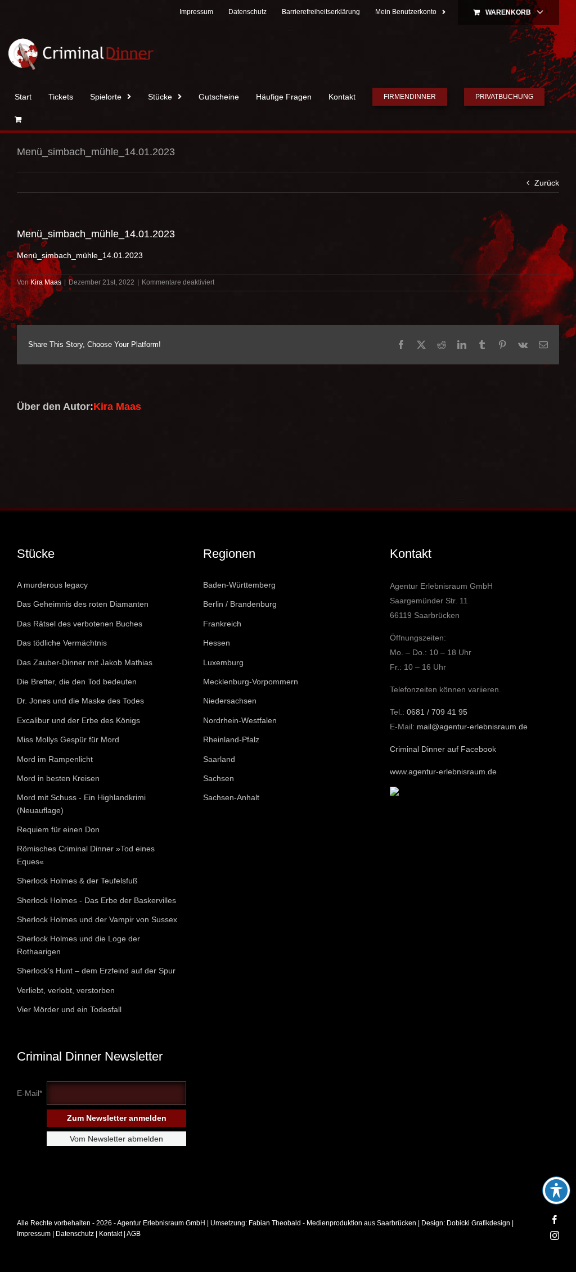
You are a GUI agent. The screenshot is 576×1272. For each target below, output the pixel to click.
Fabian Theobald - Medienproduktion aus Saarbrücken (332, 1223)
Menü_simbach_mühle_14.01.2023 (80, 255)
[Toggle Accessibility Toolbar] (556, 1190)
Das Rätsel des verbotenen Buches (79, 623)
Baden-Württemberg (239, 584)
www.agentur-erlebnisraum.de (443, 771)
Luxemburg (223, 662)
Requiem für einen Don (58, 829)
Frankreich (222, 623)
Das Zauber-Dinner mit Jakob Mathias (84, 662)
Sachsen (218, 778)
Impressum (34, 1234)
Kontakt (110, 1234)
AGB (134, 1234)
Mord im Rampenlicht (55, 759)
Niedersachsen (229, 700)
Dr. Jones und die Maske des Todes (80, 700)
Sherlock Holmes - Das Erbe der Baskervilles (96, 900)
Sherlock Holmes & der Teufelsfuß (77, 880)
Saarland (219, 759)
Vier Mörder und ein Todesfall (69, 1009)
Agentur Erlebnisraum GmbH (161, 1223)
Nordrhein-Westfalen (240, 720)
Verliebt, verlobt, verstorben (66, 990)
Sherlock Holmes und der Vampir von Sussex (97, 919)
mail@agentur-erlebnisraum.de (472, 726)
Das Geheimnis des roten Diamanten (82, 603)
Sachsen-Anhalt (231, 797)
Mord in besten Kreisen (58, 778)
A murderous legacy (52, 584)
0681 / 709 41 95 (437, 711)
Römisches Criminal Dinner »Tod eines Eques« (86, 854)
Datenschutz (75, 1234)
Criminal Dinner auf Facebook (443, 749)
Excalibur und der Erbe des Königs (78, 720)
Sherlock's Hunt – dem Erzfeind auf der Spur (96, 970)
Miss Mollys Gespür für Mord (68, 739)
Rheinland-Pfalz (231, 739)
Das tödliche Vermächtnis (62, 642)
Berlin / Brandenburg (240, 603)
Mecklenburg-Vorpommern (250, 681)
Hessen (216, 642)
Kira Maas (45, 282)
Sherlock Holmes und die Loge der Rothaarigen (78, 944)
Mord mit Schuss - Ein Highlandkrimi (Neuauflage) (81, 803)
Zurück (546, 182)
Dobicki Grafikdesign (478, 1223)
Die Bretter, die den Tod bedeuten (77, 681)
